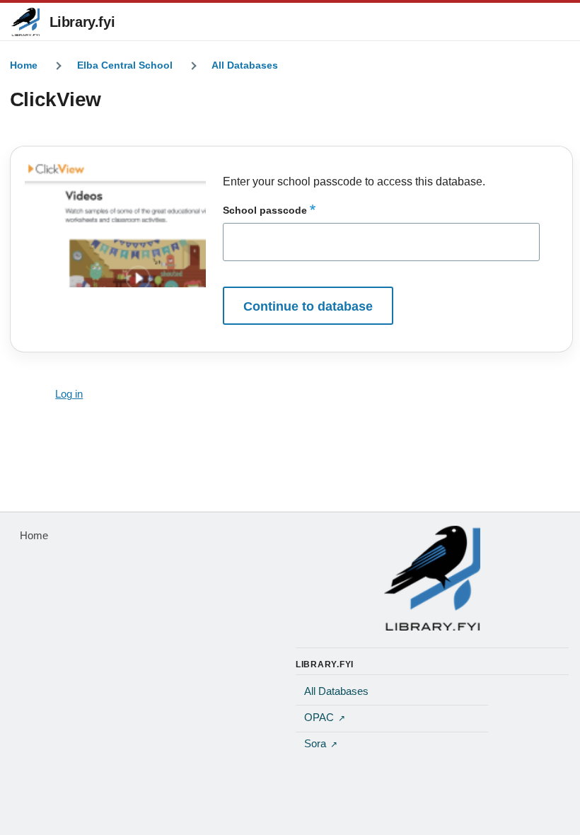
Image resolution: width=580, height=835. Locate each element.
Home (23, 65)
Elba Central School (125, 65)
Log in (69, 394)
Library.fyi (82, 22)
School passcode (265, 210)
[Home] (432, 578)
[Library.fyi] (25, 22)
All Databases (244, 65)
